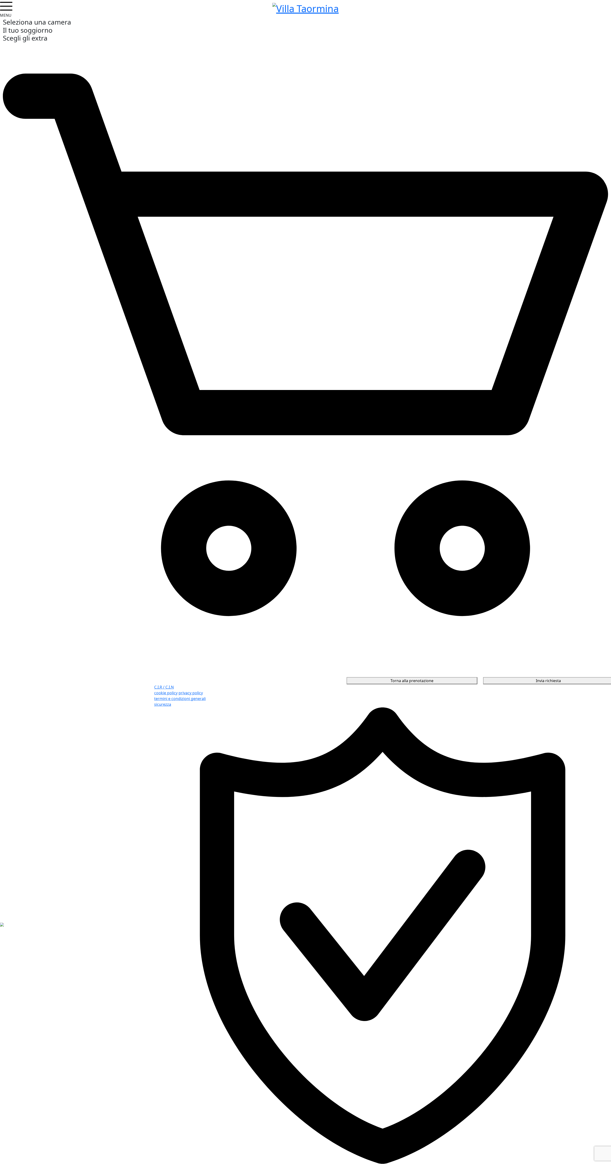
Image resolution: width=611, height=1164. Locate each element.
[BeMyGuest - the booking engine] (2, 924)
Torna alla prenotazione (411, 680)
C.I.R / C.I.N (164, 687)
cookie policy (166, 692)
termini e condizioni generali (180, 698)
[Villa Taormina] (305, 7)
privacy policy (191, 692)
